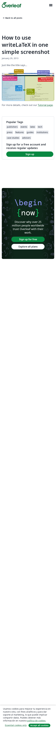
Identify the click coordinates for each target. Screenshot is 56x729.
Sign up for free (28, 239)
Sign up (30, 154)
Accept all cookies (39, 725)
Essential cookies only (16, 725)
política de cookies (36, 720)
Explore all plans (28, 246)
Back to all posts (12, 17)
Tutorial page (45, 105)
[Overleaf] (11, 5)
